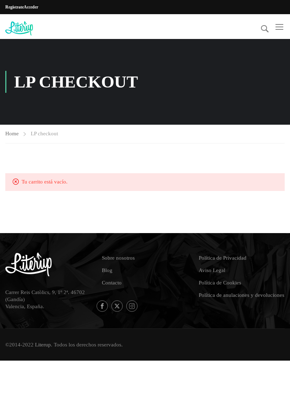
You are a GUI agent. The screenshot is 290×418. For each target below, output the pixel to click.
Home (12, 133)
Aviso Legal (212, 270)
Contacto (112, 283)
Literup (43, 345)
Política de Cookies (220, 283)
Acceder (31, 7)
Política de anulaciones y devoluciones (241, 295)
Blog (107, 270)
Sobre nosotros (118, 258)
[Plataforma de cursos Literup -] (32, 28)
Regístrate (14, 7)
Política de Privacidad (222, 258)
